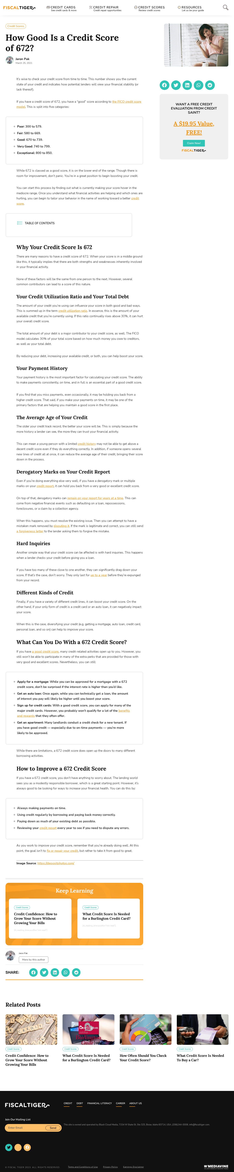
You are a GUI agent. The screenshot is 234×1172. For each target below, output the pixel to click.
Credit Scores (15, 26)
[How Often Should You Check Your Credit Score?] (145, 1029)
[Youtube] (18, 1147)
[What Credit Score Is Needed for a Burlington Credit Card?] (88, 1029)
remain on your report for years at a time (95, 498)
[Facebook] (27, 1147)
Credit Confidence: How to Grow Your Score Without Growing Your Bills (35, 918)
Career (120, 1103)
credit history (87, 444)
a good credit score (45, 652)
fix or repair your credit (62, 851)
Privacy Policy (110, 1166)
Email (8, 1122)
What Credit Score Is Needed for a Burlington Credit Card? (107, 916)
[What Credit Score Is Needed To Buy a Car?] (203, 1029)
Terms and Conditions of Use (83, 1166)
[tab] (224, 7)
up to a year (98, 575)
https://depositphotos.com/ (56, 863)
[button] (33, 972)
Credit (68, 1103)
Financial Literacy (99, 1103)
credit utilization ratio (72, 311)
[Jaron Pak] (9, 60)
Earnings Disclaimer (133, 1166)
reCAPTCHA (13, 1133)
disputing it (61, 526)
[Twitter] (8, 1147)
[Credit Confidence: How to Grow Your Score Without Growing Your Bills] (31, 1029)
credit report (45, 486)
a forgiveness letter (29, 531)
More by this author (33, 959)
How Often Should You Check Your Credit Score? (143, 1057)
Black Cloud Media (108, 1124)
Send (53, 1128)
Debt (80, 1103)
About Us (135, 1103)
